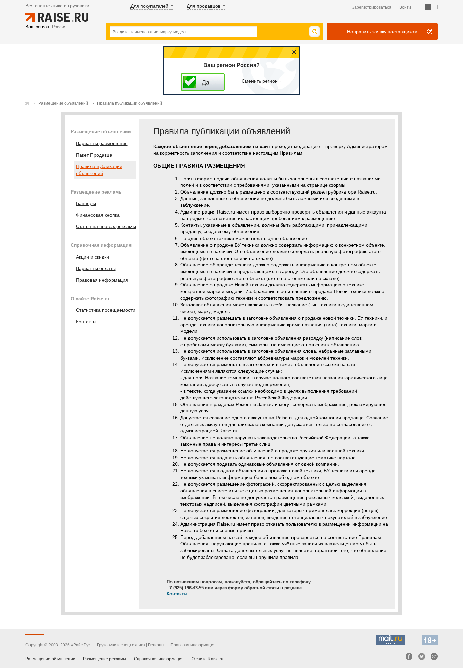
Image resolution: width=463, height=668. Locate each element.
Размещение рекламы (104, 658)
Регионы (156, 645)
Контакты (177, 593)
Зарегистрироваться (371, 7)
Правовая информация (193, 645)
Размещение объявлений (63, 103)
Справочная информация (159, 658)
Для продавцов (203, 6)
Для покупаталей (149, 6)
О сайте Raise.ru (207, 658)
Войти (405, 7)
